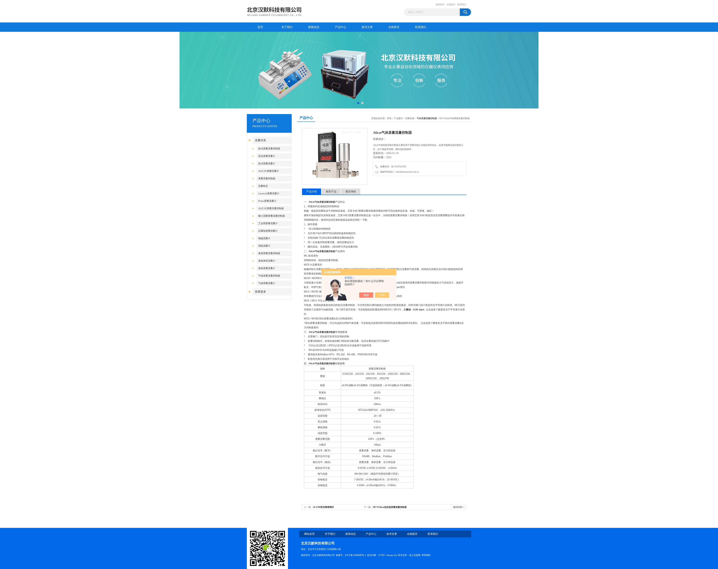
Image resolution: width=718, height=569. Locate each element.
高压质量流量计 (266, 156)
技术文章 (367, 27)
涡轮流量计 (264, 245)
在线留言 (451, 4)
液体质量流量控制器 (269, 253)
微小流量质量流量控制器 (271, 215)
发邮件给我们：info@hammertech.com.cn (399, 172)
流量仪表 (260, 140)
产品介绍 (311, 191)
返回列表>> (459, 507)
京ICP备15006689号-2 (355, 555)
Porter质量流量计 (267, 201)
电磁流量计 (264, 238)
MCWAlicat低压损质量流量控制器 (390, 507)
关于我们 (287, 27)
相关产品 (331, 191)
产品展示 (398, 118)
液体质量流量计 (266, 268)
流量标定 (263, 186)
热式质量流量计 (266, 163)
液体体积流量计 (266, 260)
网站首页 (309, 534)
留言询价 (351, 191)
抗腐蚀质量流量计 (268, 230)
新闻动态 (313, 27)
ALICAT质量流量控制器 (271, 208)
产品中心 (340, 27)
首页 (260, 27)
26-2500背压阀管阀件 (323, 507)
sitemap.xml (391, 555)
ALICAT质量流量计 (268, 171)
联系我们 (461, 4)
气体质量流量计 (266, 283)
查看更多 (260, 291)
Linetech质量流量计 (268, 193)
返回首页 (440, 4)
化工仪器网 (414, 555)
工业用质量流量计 (268, 223)
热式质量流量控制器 (269, 148)
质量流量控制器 (266, 178)
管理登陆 (425, 555)
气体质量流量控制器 (269, 275)
